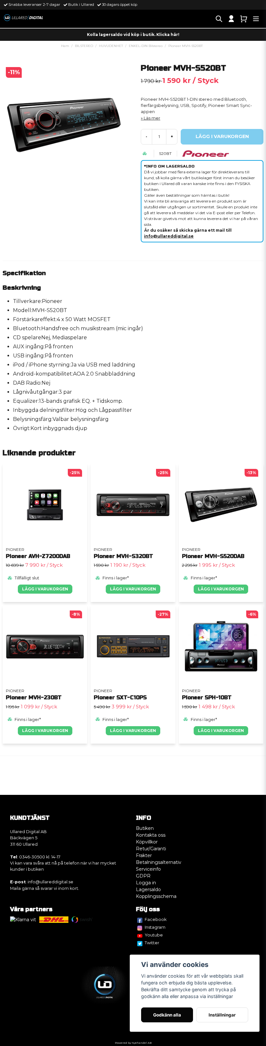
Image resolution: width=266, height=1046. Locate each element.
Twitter (152, 942)
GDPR (143, 876)
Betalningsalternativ (158, 862)
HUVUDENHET (111, 46)
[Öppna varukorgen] (243, 18)
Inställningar (222, 1014)
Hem (65, 46)
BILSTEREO (84, 46)
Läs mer (152, 118)
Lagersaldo (148, 889)
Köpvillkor (147, 842)
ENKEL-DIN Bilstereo (146, 46)
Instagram (155, 927)
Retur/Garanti (151, 849)
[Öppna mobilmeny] (256, 18)
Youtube (154, 934)
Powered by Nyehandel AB (133, 1042)
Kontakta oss (150, 835)
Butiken (145, 828)
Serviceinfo (148, 869)
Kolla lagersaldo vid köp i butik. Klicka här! (133, 34)
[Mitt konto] (231, 18)
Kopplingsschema (156, 896)
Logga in (146, 883)
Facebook (156, 919)
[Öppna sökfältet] (219, 18)
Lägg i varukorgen (45, 589)
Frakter (144, 855)
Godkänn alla (167, 1014)
